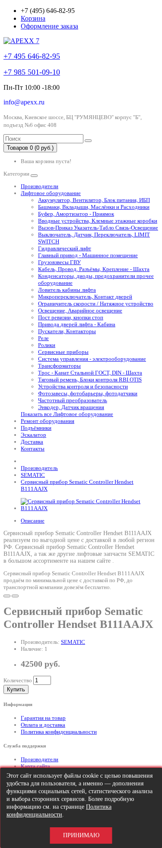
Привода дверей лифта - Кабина (76, 324)
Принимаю (81, 835)
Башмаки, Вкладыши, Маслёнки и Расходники (93, 207)
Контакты (32, 448)
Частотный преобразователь (72, 400)
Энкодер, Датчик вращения (71, 407)
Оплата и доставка (43, 725)
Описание (32, 520)
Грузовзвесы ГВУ (59, 262)
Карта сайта (35, 766)
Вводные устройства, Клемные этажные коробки (97, 221)
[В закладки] (6, 596)
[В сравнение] (15, 596)
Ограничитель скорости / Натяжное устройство (95, 303)
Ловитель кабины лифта (67, 290)
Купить (16, 689)
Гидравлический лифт (64, 248)
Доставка (32, 441)
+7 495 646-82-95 (31, 56)
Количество (17, 680)
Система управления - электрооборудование (92, 359)
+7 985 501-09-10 (31, 72)
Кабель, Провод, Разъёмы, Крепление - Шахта (93, 269)
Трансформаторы (59, 366)
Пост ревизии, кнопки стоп (70, 317)
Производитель (39, 468)
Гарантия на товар (43, 718)
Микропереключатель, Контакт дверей (85, 296)
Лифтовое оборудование (51, 193)
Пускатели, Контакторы (67, 331)
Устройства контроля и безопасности (83, 386)
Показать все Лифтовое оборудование (67, 414)
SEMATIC (33, 475)
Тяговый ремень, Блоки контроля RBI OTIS (90, 379)
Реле (43, 338)
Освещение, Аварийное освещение (80, 310)
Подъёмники (36, 428)
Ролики (46, 345)
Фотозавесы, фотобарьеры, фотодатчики (87, 393)
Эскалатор (33, 435)
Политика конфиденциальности (59, 731)
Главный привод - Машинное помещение (88, 255)
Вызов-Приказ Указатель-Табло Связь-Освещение (98, 227)
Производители (39, 186)
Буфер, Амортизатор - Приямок (76, 214)
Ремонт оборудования (47, 421)
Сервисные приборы (63, 352)
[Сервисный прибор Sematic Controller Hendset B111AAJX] (90, 508)
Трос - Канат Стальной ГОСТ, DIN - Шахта (90, 372)
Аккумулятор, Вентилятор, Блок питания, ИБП (94, 200)
